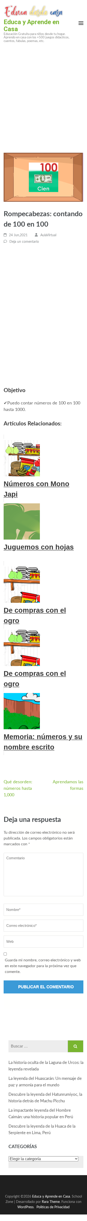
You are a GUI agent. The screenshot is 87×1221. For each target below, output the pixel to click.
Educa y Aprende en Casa (31, 25)
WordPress (25, 1207)
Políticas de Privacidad (53, 1207)
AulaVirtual (48, 235)
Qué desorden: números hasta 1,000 (18, 788)
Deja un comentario (24, 241)
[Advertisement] (43, 92)
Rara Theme (51, 1202)
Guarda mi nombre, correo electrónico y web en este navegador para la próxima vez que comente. (43, 966)
